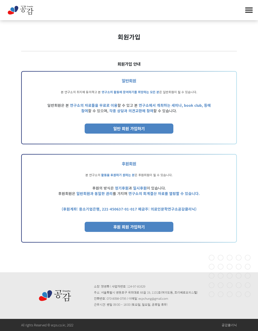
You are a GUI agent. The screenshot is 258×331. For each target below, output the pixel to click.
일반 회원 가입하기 (129, 128)
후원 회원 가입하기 (129, 227)
